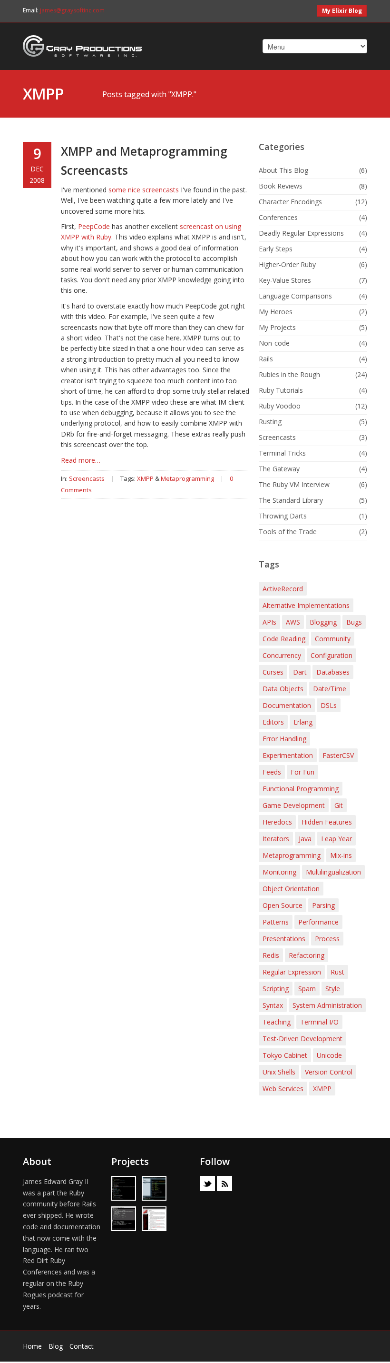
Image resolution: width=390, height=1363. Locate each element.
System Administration (327, 1005)
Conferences (278, 217)
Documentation (287, 705)
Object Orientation (291, 888)
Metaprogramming (187, 478)
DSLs (329, 705)
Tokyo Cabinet (285, 1055)
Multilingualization (333, 871)
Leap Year (336, 838)
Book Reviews (280, 185)
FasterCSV (338, 755)
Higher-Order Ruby (287, 264)
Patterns (276, 921)
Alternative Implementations (306, 605)
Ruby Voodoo (280, 405)
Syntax (273, 1005)
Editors (273, 721)
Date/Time (329, 688)
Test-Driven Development (302, 1038)
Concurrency (282, 655)
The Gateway (279, 468)
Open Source (282, 905)
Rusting (270, 421)
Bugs (354, 622)
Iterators (276, 838)
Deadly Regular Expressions (301, 233)
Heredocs (277, 821)
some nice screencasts (143, 189)
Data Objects (283, 688)
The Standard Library (291, 500)
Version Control (328, 1071)
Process (327, 938)
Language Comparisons (295, 295)
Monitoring (279, 871)
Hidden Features (327, 821)
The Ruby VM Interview (294, 484)
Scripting (276, 988)
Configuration (331, 655)
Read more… (80, 460)
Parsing (323, 905)
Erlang (302, 721)
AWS (293, 622)
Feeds (272, 771)
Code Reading (284, 638)
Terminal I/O (319, 1021)
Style (332, 988)
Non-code (274, 343)
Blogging (323, 622)
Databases (333, 672)
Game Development (294, 805)
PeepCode (94, 226)
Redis (271, 955)
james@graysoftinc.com (72, 10)
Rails (266, 358)
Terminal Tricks (282, 453)
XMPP (43, 93)
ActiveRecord (283, 588)
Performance (318, 921)
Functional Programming (301, 788)
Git (338, 805)
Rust (337, 971)
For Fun (302, 771)
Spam (307, 988)
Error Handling (284, 738)
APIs (269, 622)
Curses (273, 672)
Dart (300, 672)
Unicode (329, 1055)
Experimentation (288, 755)
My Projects (277, 327)
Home (32, 1346)
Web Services (283, 1088)
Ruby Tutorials (281, 390)
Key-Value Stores (285, 280)
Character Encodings (290, 201)
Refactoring (306, 955)
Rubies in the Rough (289, 374)
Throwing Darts (283, 515)
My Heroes (275, 311)
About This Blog (283, 170)
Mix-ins (341, 855)
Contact (81, 1346)
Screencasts (87, 478)
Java (305, 838)
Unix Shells (279, 1071)
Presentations (284, 938)
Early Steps (275, 248)
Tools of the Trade (288, 531)
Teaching (277, 1021)
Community (333, 638)
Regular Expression (292, 971)
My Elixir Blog (342, 11)
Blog (56, 1346)
